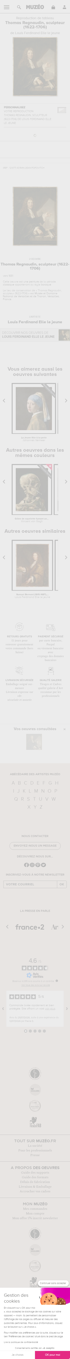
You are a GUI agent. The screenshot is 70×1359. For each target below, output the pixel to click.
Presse (35, 1155)
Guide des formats (35, 1177)
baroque (46, 284)
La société (35, 1145)
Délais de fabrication (35, 1182)
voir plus (50, 1008)
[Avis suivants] (67, 1008)
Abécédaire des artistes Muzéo (35, 774)
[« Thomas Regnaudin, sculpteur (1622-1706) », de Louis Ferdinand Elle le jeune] (34, 742)
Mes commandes (35, 1208)
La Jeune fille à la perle (34, 439)
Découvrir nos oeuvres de (28, 335)
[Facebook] (26, 866)
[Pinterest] (38, 866)
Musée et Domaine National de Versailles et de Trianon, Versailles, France (31, 296)
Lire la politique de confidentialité (21, 1342)
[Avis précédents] (3, 1008)
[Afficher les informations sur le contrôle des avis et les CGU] (56, 980)
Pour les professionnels (35, 1150)
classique (8, 284)
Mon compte (35, 1213)
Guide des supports (35, 1172)
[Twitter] (43, 866)
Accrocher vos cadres (35, 1191)
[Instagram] (32, 866)
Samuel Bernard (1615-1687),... (32, 596)
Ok (62, 884)
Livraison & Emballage (35, 1186)
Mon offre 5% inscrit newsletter (35, 1218)
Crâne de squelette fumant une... (32, 520)
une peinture (31, 281)
